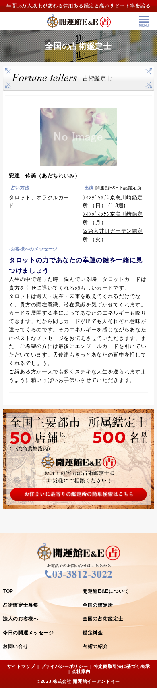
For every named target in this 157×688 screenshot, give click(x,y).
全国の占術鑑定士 (103, 618)
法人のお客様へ (21, 618)
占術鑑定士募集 (21, 605)
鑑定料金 (93, 633)
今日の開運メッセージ (28, 633)
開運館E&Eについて (106, 591)
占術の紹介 (95, 646)
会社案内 (81, 671)
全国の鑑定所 (98, 605)
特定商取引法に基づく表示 (122, 666)
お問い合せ (15, 646)
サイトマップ (21, 666)
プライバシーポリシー (64, 666)
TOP (8, 591)
